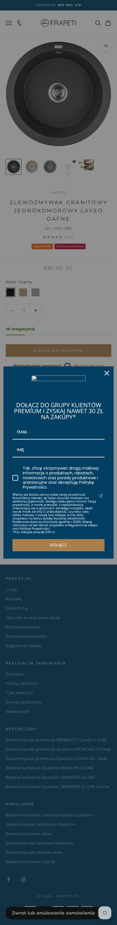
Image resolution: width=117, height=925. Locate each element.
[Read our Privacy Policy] (101, 495)
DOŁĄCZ (58, 545)
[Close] (107, 373)
